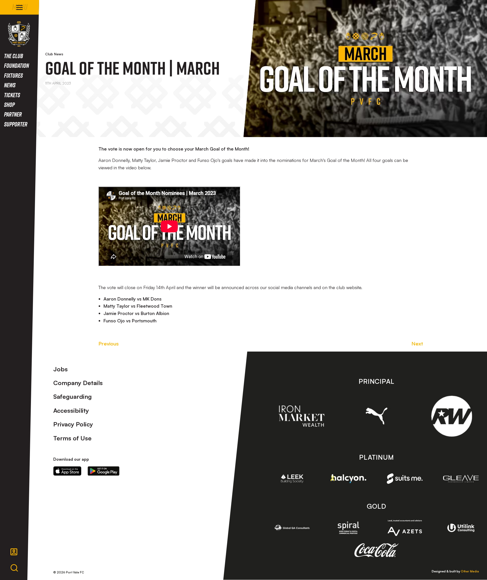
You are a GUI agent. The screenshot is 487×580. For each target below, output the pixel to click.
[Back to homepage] (19, 34)
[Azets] (405, 528)
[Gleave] (461, 478)
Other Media (470, 571)
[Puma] (376, 416)
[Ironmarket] (301, 416)
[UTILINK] (461, 528)
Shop (9, 104)
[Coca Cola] (376, 550)
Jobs (60, 369)
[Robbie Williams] (451, 416)
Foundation (16, 65)
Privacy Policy (73, 424)
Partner (13, 114)
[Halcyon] (349, 478)
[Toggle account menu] (14, 552)
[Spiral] (349, 528)
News (9, 85)
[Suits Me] (405, 478)
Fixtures (13, 75)
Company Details (78, 383)
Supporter (15, 124)
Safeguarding (72, 396)
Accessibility (71, 410)
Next (417, 343)
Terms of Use (72, 438)
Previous (108, 343)
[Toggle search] (14, 568)
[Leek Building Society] (292, 479)
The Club (13, 55)
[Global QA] (292, 528)
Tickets (12, 94)
